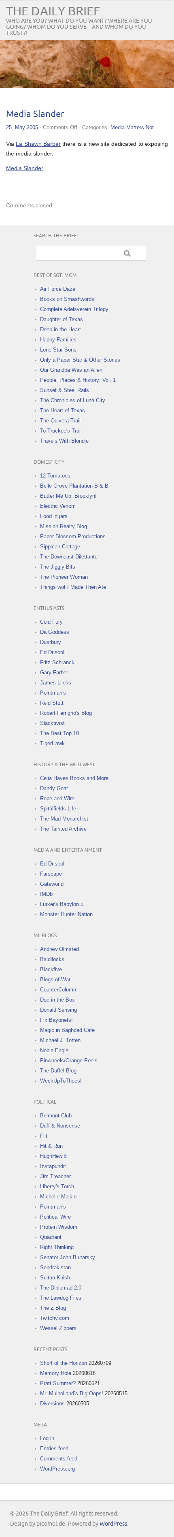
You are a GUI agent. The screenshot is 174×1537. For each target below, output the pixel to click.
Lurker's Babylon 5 (61, 904)
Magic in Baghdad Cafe (67, 1030)
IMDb (46, 894)
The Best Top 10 (59, 733)
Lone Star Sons (58, 350)
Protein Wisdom (58, 1227)
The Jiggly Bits (57, 567)
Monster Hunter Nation (66, 914)
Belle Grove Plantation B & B (74, 486)
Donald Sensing (58, 1010)
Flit (43, 1136)
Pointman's (53, 693)
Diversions (52, 1404)
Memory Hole (55, 1373)
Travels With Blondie (64, 441)
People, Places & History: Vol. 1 (78, 380)
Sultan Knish (55, 1278)
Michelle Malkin (58, 1197)
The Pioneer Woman (64, 577)
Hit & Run (51, 1146)
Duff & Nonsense (60, 1126)
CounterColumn (58, 990)
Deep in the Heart (60, 329)
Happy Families (58, 340)
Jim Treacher (55, 1176)
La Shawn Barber (38, 144)
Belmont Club (56, 1116)
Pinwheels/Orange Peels (69, 1060)
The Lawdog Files (60, 1298)
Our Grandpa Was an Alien (71, 370)
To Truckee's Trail (61, 431)
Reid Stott (52, 703)
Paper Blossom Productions (73, 536)
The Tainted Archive (63, 829)
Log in (47, 1438)
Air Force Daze (57, 289)
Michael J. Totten (60, 1040)
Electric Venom (58, 506)
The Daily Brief (53, 11)
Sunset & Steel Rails (64, 390)
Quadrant (51, 1237)
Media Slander (35, 114)
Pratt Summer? (58, 1383)
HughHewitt (53, 1156)
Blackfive (51, 969)
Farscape (51, 874)
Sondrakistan (55, 1267)
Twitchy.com (54, 1318)
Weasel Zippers (58, 1328)
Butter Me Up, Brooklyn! (68, 496)
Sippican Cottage (60, 547)
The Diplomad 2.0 (60, 1288)
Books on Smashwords (67, 299)
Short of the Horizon (63, 1363)
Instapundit (53, 1166)
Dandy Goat (54, 788)
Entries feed (54, 1448)
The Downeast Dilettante (69, 557)
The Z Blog (53, 1308)
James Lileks (55, 683)
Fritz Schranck (57, 662)
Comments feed (58, 1459)
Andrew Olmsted (59, 949)
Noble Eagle (54, 1050)
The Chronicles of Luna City (72, 400)
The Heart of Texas (62, 410)
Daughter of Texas (61, 319)
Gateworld (52, 884)
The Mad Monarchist (64, 819)
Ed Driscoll (53, 652)
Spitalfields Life (58, 809)
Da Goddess (54, 632)
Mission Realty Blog (63, 526)
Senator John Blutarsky (67, 1257)
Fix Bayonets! (56, 1020)
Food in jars (54, 516)
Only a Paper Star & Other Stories (80, 360)
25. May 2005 (22, 127)
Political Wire (55, 1217)
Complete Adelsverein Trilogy (74, 309)
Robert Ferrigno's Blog (66, 713)
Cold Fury (51, 622)
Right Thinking (57, 1247)
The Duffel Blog (58, 1071)
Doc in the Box (57, 1000)
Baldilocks (52, 959)
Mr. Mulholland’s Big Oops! (71, 1393)
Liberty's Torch (57, 1186)
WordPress (113, 1524)
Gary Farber (54, 672)
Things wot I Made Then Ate (73, 587)
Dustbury (50, 642)
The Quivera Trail (60, 421)
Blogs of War (55, 979)
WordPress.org (57, 1469)
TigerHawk (52, 743)
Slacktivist (52, 723)
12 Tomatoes (55, 476)
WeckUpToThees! (61, 1081)
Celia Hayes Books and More (74, 778)
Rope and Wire (57, 798)
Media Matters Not (132, 127)
